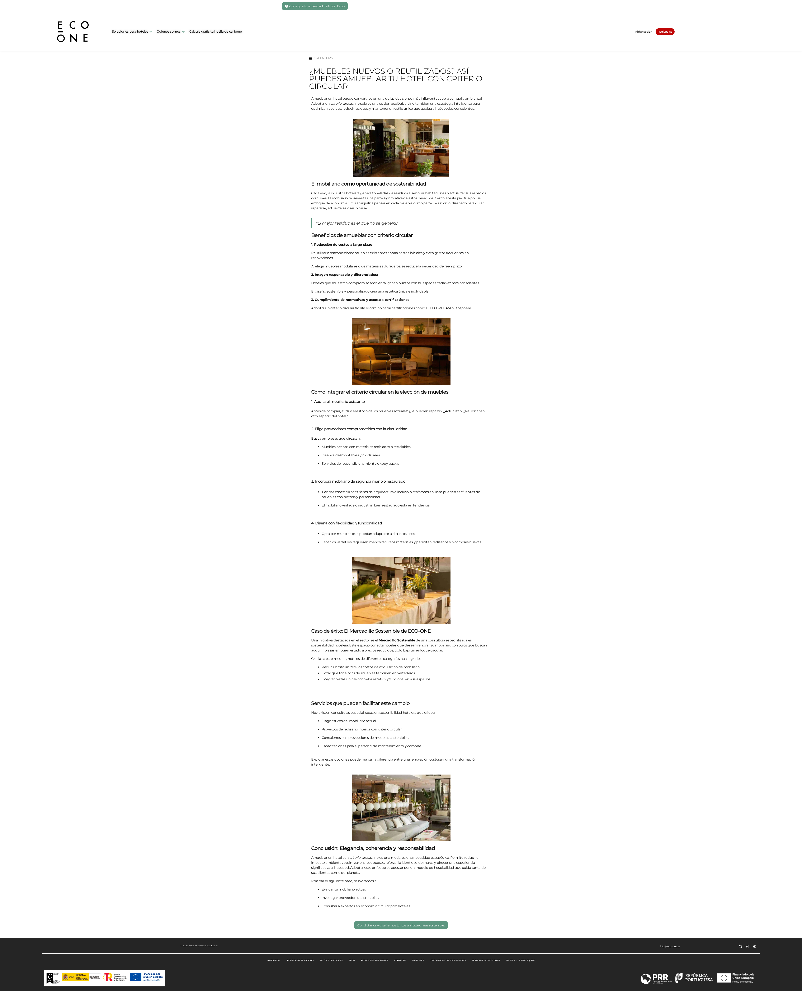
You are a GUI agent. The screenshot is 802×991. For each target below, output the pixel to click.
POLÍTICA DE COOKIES (331, 960)
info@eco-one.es (670, 946)
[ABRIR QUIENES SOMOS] (183, 31)
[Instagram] (754, 946)
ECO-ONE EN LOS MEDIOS (374, 960)
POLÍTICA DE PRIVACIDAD (300, 960)
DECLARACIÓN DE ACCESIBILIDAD (448, 960)
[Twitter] (740, 946)
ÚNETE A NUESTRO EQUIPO (520, 960)
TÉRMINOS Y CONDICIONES (486, 960)
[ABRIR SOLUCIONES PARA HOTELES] (150, 31)
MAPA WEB (418, 960)
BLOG (352, 960)
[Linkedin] (747, 946)
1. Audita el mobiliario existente (338, 401)
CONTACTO (400, 960)
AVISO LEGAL (274, 960)
